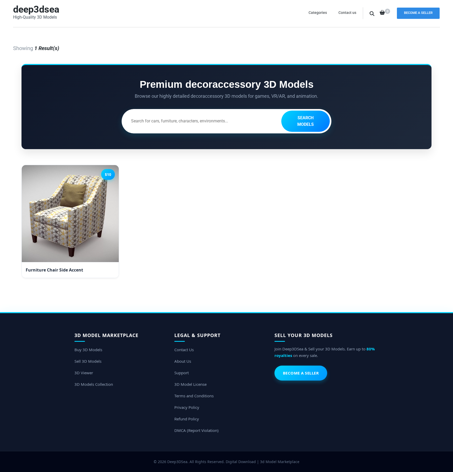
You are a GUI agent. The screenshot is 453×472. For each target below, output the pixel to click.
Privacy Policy (186, 407)
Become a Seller (418, 13)
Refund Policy (186, 418)
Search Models (305, 121)
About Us (182, 361)
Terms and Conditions (194, 395)
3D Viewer (83, 372)
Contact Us (184, 349)
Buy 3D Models (88, 349)
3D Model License (190, 384)
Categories (318, 12)
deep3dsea (36, 9)
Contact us (347, 12)
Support (181, 372)
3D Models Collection (93, 384)
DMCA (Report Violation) (196, 430)
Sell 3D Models (87, 361)
